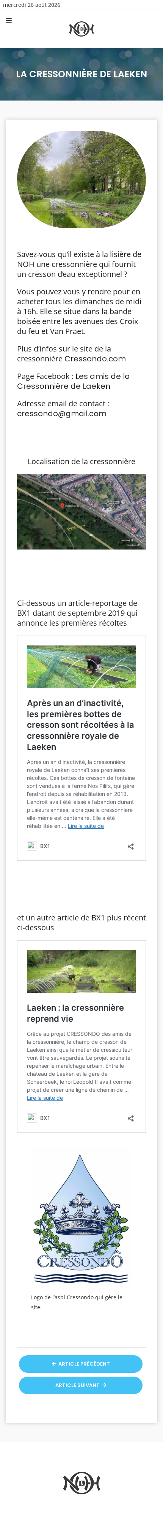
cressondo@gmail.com (62, 413)
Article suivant (78, 1385)
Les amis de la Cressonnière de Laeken (73, 381)
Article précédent (83, 1363)
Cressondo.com (95, 358)
